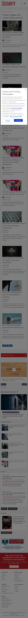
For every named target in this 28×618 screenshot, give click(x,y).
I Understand (18, 120)
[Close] (25, 89)
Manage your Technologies (7, 121)
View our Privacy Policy (16, 116)
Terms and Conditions (16, 108)
